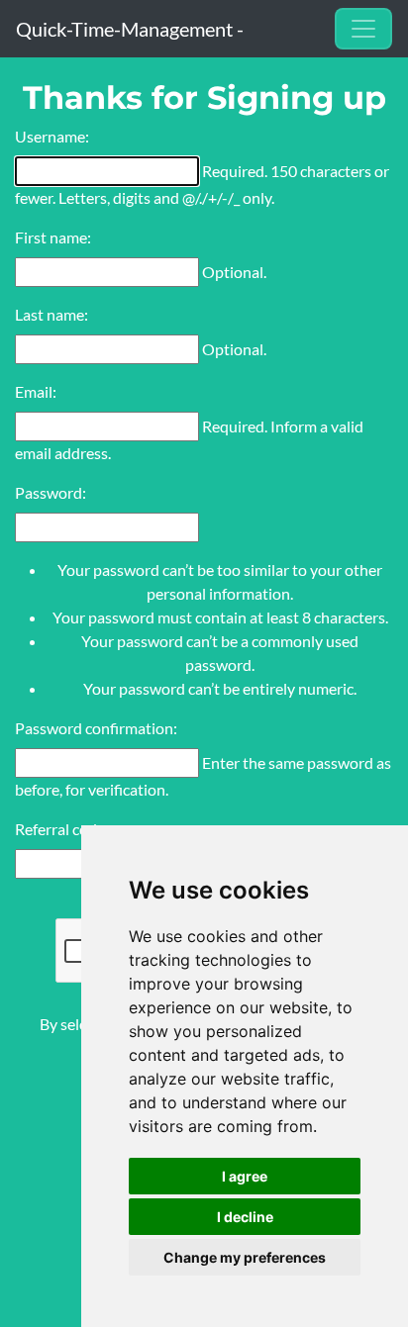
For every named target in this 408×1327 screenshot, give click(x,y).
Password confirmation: (96, 727)
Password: (50, 492)
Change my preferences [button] (244, 1257)
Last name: (51, 314)
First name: (53, 237)
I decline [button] (245, 1216)
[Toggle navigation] (363, 28)
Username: (52, 136)
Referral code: (62, 828)
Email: (35, 391)
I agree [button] (244, 1176)
